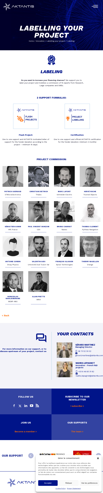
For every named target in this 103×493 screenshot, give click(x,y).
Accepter (48, 483)
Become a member (25, 431)
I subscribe (76, 406)
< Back (5, 315)
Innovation (40, 41)
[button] (98, 458)
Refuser (68, 483)
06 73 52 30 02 (84, 351)
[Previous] (31, 455)
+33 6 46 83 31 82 (86, 371)
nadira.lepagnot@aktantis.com (89, 376)
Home (31, 41)
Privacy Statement (74, 488)
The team (76, 431)
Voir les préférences (89, 483)
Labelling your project (56, 41)
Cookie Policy (61, 488)
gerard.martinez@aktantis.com (89, 355)
